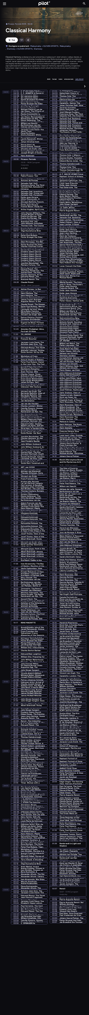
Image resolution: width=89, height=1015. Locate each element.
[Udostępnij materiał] (28, 40)
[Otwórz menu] (4, 4)
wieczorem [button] (68, 79)
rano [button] (60, 79)
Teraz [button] (54, 79)
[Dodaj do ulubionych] (21, 40)
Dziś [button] (48, 79)
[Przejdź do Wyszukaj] (84, 4)
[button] (85, 86)
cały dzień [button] (79, 79)
